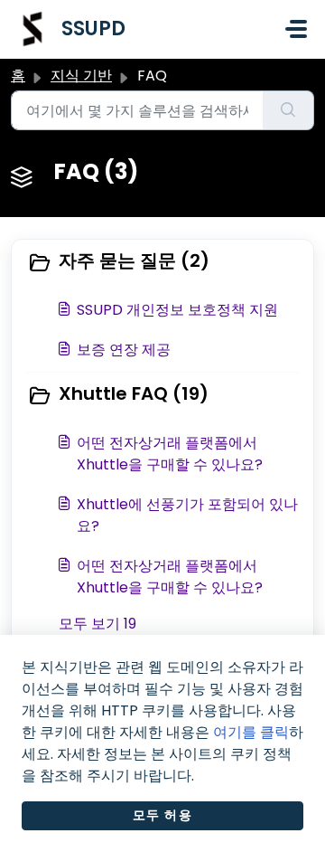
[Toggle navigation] (296, 29)
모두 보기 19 (97, 623)
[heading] (162, 262)
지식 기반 (81, 75)
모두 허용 (163, 815)
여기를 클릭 (251, 732)
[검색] (288, 110)
